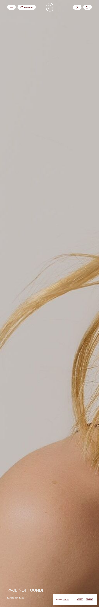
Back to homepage (15, 598)
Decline (89, 599)
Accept (80, 599)
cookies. (66, 599)
